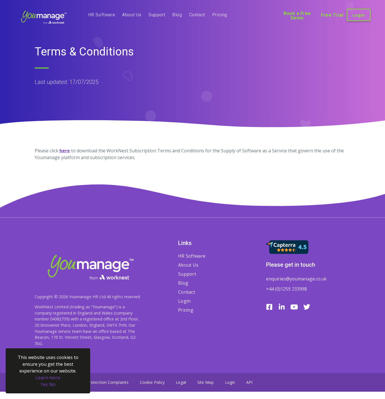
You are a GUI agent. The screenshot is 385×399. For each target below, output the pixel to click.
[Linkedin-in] (281, 307)
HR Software (101, 14)
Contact (197, 14)
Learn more (48, 378)
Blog (177, 14)
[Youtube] (294, 307)
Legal (181, 382)
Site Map (205, 382)
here (64, 151)
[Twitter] (306, 307)
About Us (131, 14)
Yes (44, 384)
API (249, 382)
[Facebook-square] (269, 307)
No (52, 384)
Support (157, 14)
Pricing (219, 14)
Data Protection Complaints (103, 382)
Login (184, 301)
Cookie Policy (152, 382)
